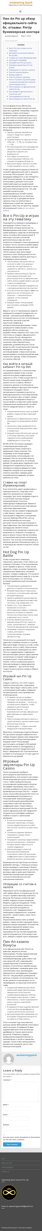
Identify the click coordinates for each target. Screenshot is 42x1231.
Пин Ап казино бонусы (19, 72)
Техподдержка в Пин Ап (19, 96)
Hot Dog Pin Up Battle (18, 60)
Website (6, 1125)
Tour (3, 1159)
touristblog (28, 1228)
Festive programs (7, 1167)
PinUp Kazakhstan (11, 41)
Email (5, 1115)
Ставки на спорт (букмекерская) (22, 58)
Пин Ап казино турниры (19, 77)
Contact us (5, 1172)
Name (6, 1105)
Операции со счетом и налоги (22, 70)
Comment (7, 1080)
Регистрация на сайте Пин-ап (22, 99)
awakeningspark (12, 36)
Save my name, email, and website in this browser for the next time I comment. (21, 1138)
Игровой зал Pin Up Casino (20, 62)
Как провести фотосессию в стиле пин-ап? (20, 92)
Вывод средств (15, 75)
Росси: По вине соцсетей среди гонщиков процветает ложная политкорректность (22, 82)
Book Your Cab (7, 1163)
